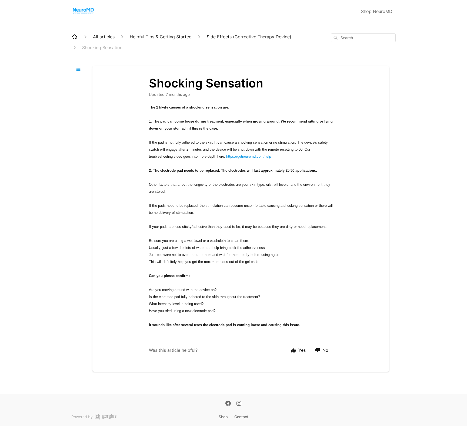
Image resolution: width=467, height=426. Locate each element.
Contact (241, 416)
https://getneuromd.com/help (248, 156)
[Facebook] (228, 404)
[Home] (74, 36)
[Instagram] (239, 404)
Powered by (82, 416)
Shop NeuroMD (376, 11)
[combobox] (363, 37)
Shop (223, 416)
